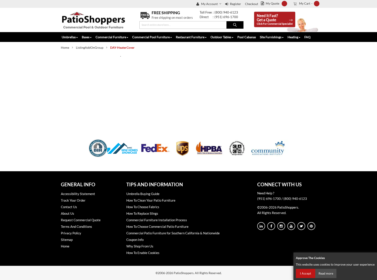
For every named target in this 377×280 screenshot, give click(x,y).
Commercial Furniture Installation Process (156, 220)
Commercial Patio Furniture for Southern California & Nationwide (173, 233)
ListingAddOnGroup (89, 47)
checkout (251, 4)
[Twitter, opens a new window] (301, 226)
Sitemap (67, 240)
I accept (305, 273)
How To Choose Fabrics (142, 207)
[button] (211, 4)
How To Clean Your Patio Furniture (150, 200)
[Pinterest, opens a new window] (311, 226)
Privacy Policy (71, 233)
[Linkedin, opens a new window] (261, 226)
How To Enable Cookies (142, 253)
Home (65, 47)
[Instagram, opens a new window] (281, 226)
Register (235, 4)
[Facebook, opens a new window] (271, 226)
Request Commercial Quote (81, 220)
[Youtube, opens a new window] (291, 226)
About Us (67, 213)
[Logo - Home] (93, 20)
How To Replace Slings (142, 213)
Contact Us (69, 207)
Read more (326, 273)
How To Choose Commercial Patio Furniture (157, 226)
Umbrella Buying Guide (142, 194)
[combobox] (191, 25)
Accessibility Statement (78, 194)
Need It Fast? (275, 19)
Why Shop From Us (139, 246)
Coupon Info (135, 240)
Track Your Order (73, 200)
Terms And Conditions (76, 226)
